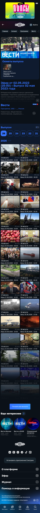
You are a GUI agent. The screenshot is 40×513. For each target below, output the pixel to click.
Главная (5, 31)
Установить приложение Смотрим (20, 460)
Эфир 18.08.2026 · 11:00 (28, 263)
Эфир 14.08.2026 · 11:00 (9, 400)
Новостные (5, 112)
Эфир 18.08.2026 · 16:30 (28, 246)
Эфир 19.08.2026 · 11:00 (28, 228)
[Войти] (31, 25)
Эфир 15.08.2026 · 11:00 (28, 366)
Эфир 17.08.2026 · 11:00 (28, 297)
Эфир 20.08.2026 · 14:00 (9, 194)
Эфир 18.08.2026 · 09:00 (9, 280)
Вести (34, 31)
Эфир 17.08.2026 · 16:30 (28, 280)
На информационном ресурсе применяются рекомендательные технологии (16, 496)
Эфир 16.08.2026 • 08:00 (9, 349)
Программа (24, 31)
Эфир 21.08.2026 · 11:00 (28, 160)
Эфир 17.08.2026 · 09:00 (9, 314)
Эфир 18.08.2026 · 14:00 (9, 263)
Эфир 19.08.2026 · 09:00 (9, 246)
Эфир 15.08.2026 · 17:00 (28, 349)
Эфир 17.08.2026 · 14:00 (9, 297)
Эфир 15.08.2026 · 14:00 (9, 366)
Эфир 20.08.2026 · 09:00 (9, 211)
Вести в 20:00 (19, 431)
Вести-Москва (6, 431)
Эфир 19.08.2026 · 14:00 (9, 228)
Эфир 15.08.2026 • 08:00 (9, 383)
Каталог (14, 31)
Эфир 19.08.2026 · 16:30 (28, 211)
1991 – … (14, 109)
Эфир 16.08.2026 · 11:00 (28, 331)
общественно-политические (11, 113)
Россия (21, 109)
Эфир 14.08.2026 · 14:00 (28, 383)
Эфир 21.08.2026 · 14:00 (9, 160)
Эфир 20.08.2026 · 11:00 (28, 194)
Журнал (6, 481)
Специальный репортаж (32, 432)
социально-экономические (11, 115)
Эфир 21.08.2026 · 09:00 (9, 177)
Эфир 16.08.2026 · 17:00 (28, 314)
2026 (9, 140)
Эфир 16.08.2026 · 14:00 (9, 331)
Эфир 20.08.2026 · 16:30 (28, 177)
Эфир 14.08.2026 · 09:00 (28, 400)
